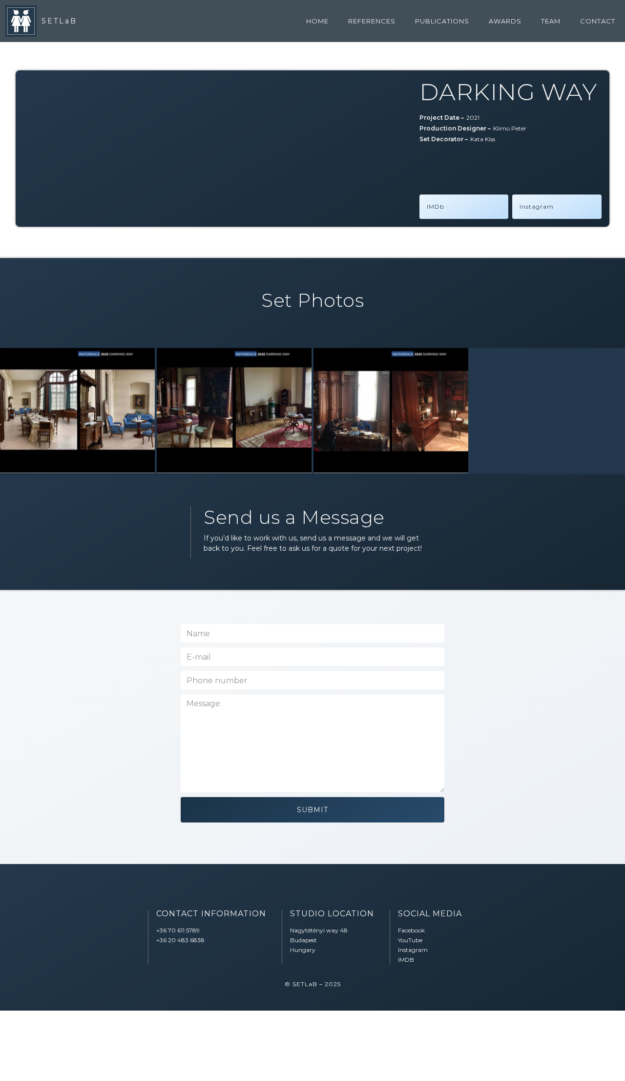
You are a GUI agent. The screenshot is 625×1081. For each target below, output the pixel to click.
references (372, 21)
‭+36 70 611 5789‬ (178, 930)
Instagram (537, 206)
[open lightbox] (77, 410)
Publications (442, 21)
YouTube (410, 940)
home (317, 21)
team (551, 21)
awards (505, 21)
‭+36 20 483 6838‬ (180, 940)
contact (597, 21)
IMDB (406, 959)
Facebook (411, 930)
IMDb (435, 206)
